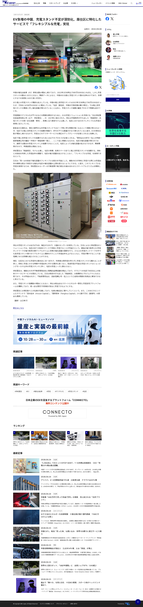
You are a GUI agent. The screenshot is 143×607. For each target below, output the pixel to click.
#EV (27, 391)
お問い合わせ (73, 603)
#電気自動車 (38, 391)
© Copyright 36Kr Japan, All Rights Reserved (25, 603)
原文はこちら (18, 308)
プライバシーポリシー (62, 603)
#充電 (49, 391)
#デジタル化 (59, 391)
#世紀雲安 (18, 391)
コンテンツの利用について (47, 603)
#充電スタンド (73, 391)
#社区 (85, 391)
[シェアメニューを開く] (138, 602)
